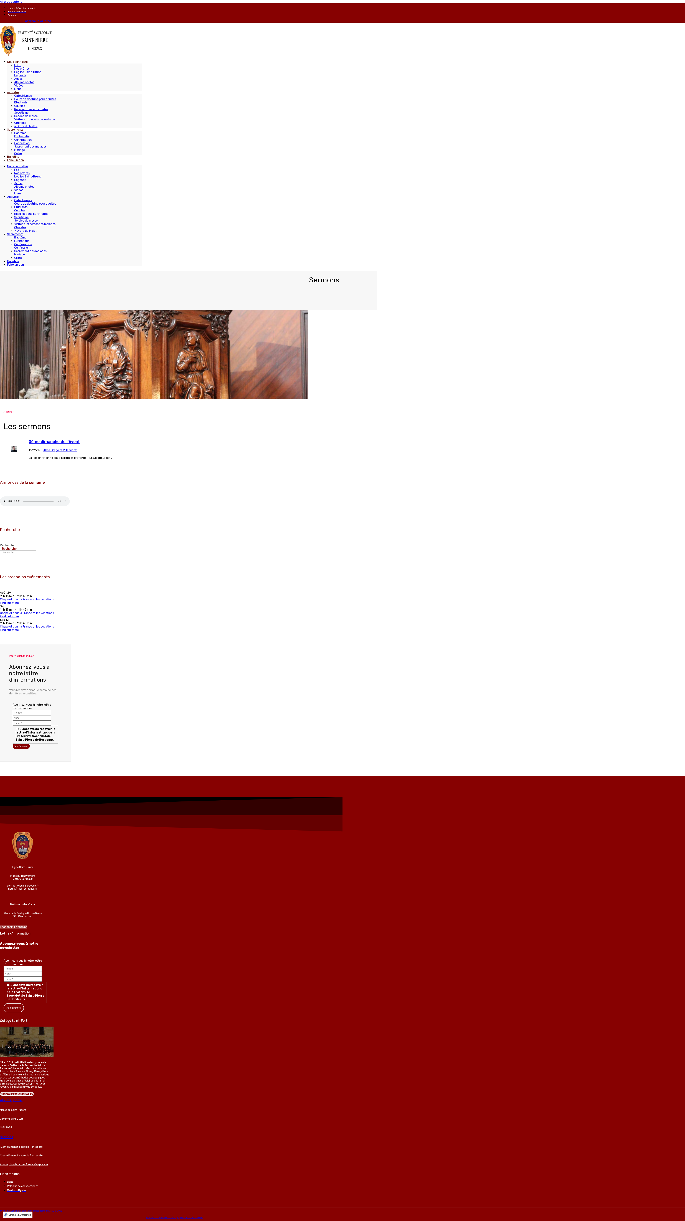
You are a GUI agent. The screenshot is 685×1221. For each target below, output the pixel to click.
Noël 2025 (6, 1127)
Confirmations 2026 (11, 1118)
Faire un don (15, 160)
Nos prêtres (22, 68)
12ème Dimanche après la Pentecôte (21, 1155)
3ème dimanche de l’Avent (54, 441)
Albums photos (24, 82)
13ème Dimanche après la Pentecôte (21, 1146)
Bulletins (13, 156)
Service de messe (26, 116)
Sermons (6, 1137)
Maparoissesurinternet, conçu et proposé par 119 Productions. (174, 1217)
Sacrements (15, 129)
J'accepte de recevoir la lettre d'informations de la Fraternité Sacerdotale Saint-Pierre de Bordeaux (35, 734)
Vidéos (18, 85)
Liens (17, 89)
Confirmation (23, 139)
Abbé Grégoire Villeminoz (60, 450)
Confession (22, 143)
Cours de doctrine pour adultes (35, 99)
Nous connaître (17, 62)
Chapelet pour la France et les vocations (27, 599)
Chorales (20, 123)
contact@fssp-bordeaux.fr (23, 885)
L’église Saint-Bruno (27, 72)
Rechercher (8, 545)
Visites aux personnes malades (34, 119)
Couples (19, 106)
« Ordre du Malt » (25, 126)
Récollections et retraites (31, 109)
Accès (18, 78)
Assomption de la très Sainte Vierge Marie (24, 1164)
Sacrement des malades (30, 146)
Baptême (20, 133)
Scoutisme (21, 112)
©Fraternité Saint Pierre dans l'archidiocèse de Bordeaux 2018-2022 (31, 1211)
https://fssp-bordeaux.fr (22, 888)
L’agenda (20, 75)
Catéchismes (23, 95)
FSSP (17, 65)
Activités (13, 92)
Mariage (19, 150)
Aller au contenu (11, 1)
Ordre (18, 153)
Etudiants (20, 102)
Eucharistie (21, 136)
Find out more (9, 603)
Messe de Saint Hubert (13, 1109)
